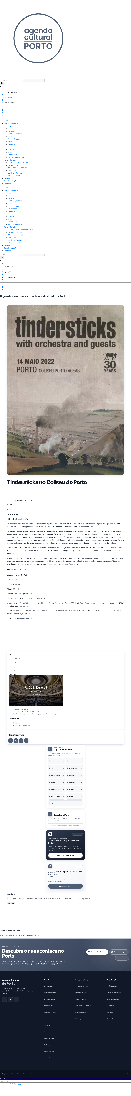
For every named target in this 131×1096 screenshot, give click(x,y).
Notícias (7, 178)
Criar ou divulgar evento (114, 992)
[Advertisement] (65, 491)
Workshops (12, 142)
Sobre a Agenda (112, 1019)
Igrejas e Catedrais (15, 170)
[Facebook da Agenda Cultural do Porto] (10, 999)
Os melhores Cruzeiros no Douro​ (21, 163)
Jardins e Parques (15, 173)
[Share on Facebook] (10, 740)
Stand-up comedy (49, 1038)
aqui (24, 570)
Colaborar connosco (113, 999)
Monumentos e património (83, 1005)
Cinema (11, 152)
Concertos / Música (19, 723)
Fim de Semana (14, 139)
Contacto (7, 183)
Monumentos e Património (18, 168)
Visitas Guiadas (14, 176)
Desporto (12, 149)
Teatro (10, 128)
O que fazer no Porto (81, 986)
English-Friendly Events (17, 157)
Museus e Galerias (15, 165)
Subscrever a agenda (120, 952)
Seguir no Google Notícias (64, 855)
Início (6, 121)
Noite (10, 136)
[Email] (26, 740)
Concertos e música (50, 1012)
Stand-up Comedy (15, 144)
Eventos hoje (48, 986)
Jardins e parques (80, 1012)
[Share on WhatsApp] (21, 740)
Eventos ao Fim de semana (21, 725)
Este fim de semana (50, 992)
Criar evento (123, 958)
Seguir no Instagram (64, 886)
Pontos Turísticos (11, 160)
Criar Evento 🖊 (10, 181)
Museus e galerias (80, 999)
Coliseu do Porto (25, 618)
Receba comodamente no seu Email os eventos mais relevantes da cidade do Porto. (40, 899)
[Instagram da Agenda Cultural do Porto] (4, 999)
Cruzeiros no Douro (81, 992)
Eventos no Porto (11, 123)
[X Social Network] (16, 740)
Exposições (12, 155)
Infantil (10, 126)
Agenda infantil (48, 1005)
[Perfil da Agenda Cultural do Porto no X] (16, 999)
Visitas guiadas (80, 1019)
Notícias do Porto (112, 986)
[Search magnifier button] (2, 83)
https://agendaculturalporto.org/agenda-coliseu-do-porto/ (37, 714)
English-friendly (49, 1058)
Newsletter (110, 1005)
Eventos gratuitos (49, 999)
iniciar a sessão (12, 935)
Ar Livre (11, 147)
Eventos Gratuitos (15, 134)
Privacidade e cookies (123, 1074)
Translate (17, 1084)
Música (11, 131)
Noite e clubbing (49, 1051)
